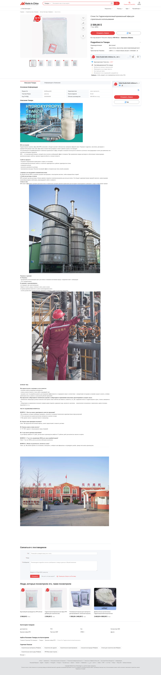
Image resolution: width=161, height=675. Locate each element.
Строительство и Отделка (32, 12)
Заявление (46, 660)
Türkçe (113, 662)
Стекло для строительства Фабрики (111, 647)
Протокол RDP (54, 632)
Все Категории (26, 8)
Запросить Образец (127, 37)
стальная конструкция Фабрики (89, 647)
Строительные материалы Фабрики (31, 647)
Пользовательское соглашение (58, 660)
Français (59, 662)
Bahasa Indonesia (127, 662)
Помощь (119, 8)
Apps (127, 8)
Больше (22, 655)
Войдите (93, 75)
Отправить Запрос (103, 33)
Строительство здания (50, 647)
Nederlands (84, 662)
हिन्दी (103, 662)
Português (52, 662)
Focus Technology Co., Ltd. (79, 665)
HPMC (82, 632)
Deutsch (78, 662)
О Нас (40, 660)
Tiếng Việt (119, 662)
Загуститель (57, 12)
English (41, 662)
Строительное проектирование (68, 647)
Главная (22, 12)
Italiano (72, 662)
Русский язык (66, 662)
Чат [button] (130, 33)
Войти (139, 4)
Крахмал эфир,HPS (25, 632)
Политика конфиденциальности (75, 660)
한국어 (94, 662)
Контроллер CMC (115, 629)
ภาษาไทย (108, 662)
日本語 (99, 662)
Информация (119, 660)
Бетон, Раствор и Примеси (46, 12)
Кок (81, 629)
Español (47, 662)
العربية (89, 662)
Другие (112, 632)
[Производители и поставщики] (29, 3)
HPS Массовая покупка (51, 652)
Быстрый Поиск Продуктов (107, 660)
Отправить (35, 576)
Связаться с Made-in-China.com (91, 660)
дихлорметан (23, 629)
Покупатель (108, 8)
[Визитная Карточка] (138, 90)
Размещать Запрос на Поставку (66, 576)
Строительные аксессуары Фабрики (31, 652)
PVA (51, 629)
